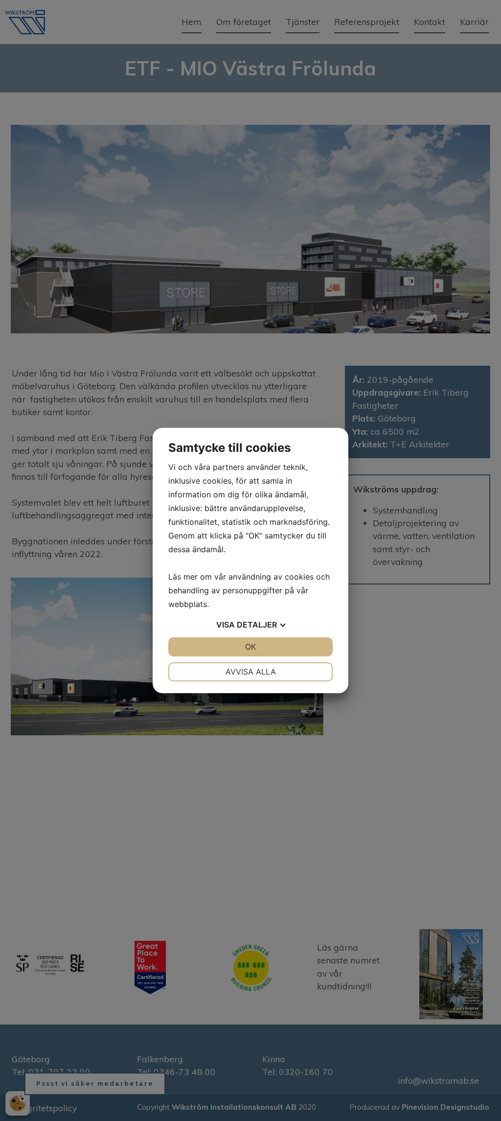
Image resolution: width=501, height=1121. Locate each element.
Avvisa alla (251, 672)
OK (250, 647)
